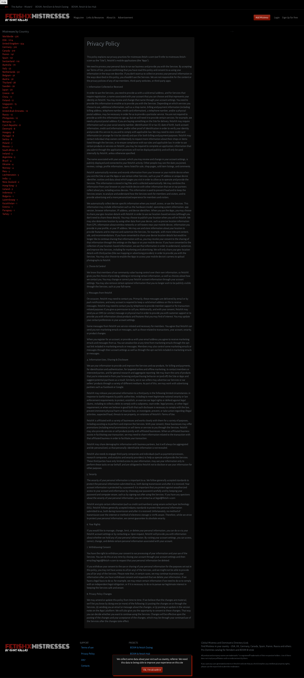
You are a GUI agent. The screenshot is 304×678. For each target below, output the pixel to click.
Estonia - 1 (7, 207)
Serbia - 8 (7, 139)
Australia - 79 (9, 65)
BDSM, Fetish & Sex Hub (83, 7)
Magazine (79, 17)
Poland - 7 (7, 143)
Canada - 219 (8, 50)
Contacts (85, 666)
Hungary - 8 (8, 132)
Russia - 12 (7, 114)
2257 (83, 660)
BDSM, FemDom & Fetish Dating (51, 7)
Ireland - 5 (7, 153)
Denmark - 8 (8, 128)
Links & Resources (95, 17)
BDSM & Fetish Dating (141, 647)
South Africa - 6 (10, 150)
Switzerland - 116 (10, 61)
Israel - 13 (7, 107)
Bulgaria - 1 (8, 196)
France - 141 (8, 54)
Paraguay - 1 (8, 210)
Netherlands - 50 (11, 72)
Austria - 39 (7, 79)
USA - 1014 (7, 40)
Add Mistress (262, 17)
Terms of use (87, 647)
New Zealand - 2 (10, 182)
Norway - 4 (8, 168)
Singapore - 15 (9, 104)
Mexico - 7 (7, 146)
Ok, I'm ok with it (152, 670)
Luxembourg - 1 (10, 199)
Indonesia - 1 (8, 192)
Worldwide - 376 (10, 36)
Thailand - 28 (9, 82)
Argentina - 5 (8, 157)
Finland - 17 (8, 100)
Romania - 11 (8, 121)
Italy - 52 (6, 68)
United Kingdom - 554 (13, 43)
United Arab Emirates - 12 (15, 111)
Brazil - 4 (6, 160)
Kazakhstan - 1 (9, 203)
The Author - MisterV (21, 7)
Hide (3, 2)
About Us (111, 17)
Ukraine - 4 (7, 164)
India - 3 (6, 178)
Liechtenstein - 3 (10, 175)
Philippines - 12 (10, 118)
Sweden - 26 (8, 86)
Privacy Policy (88, 653)
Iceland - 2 (7, 189)
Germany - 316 (9, 47)
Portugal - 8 (8, 136)
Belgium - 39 (8, 75)
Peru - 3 (6, 171)
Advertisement (125, 17)
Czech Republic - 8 (11, 125)
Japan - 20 (7, 89)
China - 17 (7, 97)
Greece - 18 (8, 93)
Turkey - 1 (7, 214)
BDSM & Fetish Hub (140, 653)
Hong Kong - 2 (9, 185)
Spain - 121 (7, 58)
